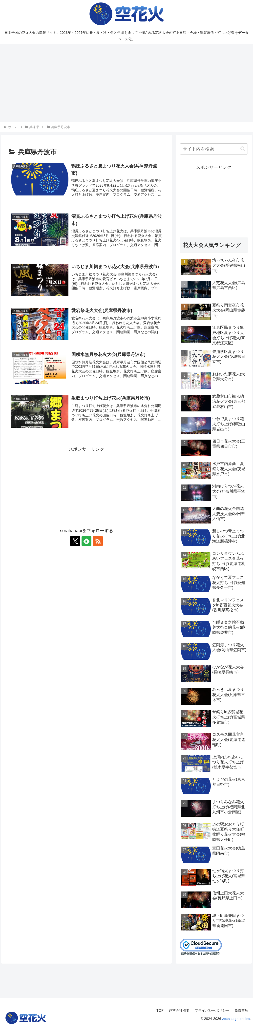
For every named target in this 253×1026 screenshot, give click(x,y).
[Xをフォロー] (75, 541)
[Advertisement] (126, 83)
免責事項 (241, 1010)
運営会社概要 (179, 1010)
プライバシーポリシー (212, 1010)
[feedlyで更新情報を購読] (86, 541)
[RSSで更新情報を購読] (98, 541)
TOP (160, 1010)
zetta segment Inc (235, 1019)
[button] (242, 149)
